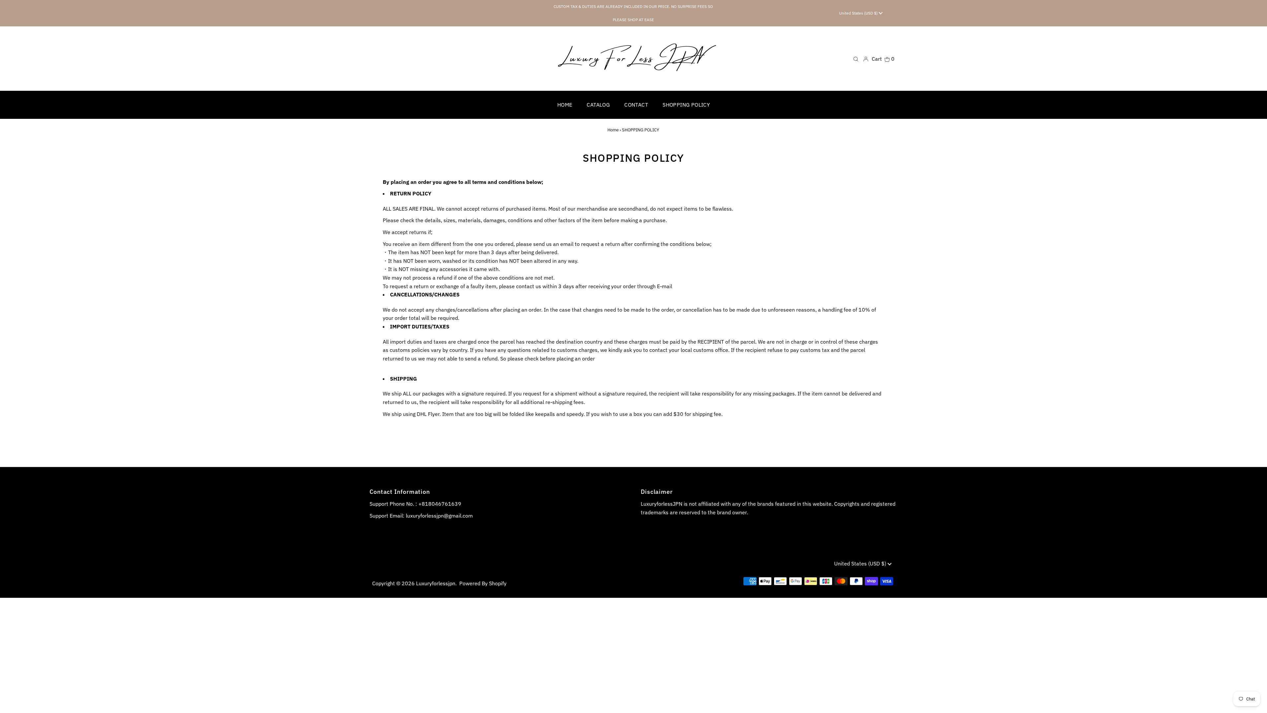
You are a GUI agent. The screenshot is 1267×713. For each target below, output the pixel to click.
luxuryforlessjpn (435, 583)
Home (613, 130)
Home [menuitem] (564, 104)
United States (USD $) (859, 13)
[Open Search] (856, 58)
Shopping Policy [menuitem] (686, 104)
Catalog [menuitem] (598, 104)
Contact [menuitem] (636, 104)
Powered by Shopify (482, 583)
